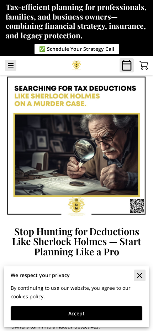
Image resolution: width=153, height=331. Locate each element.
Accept (76, 313)
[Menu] (10, 65)
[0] (143, 65)
